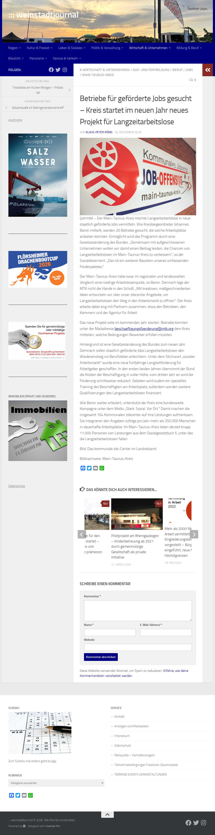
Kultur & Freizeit (38, 48)
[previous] (82, 534)
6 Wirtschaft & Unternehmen (105, 70)
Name (88, 625)
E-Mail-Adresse (151, 625)
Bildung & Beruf (188, 48)
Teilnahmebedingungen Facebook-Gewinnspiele (146, 765)
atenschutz (17, 486)
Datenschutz (122, 745)
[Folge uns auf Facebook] (51, 69)
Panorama (37, 58)
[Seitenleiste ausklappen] (207, 70)
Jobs (189, 70)
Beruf (177, 70)
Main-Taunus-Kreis (98, 75)
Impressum (122, 736)
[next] (194, 534)
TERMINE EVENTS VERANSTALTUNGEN (140, 774)
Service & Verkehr (65, 58)
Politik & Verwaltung (105, 48)
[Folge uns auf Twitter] (57, 69)
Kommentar (92, 596)
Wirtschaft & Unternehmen (148, 48)
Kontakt (119, 716)
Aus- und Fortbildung (151, 70)
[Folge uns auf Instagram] (64, 69)
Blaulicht (14, 58)
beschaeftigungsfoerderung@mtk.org (144, 328)
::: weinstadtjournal (43, 14)
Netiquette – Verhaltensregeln (134, 755)
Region (13, 48)
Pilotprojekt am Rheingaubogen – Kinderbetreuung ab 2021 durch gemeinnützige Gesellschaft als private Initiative (135, 546)
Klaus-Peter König (99, 132)
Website (89, 640)
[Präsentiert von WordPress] (24, 826)
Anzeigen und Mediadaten (131, 726)
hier (53, 761)
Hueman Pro (53, 826)
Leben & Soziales (70, 48)
